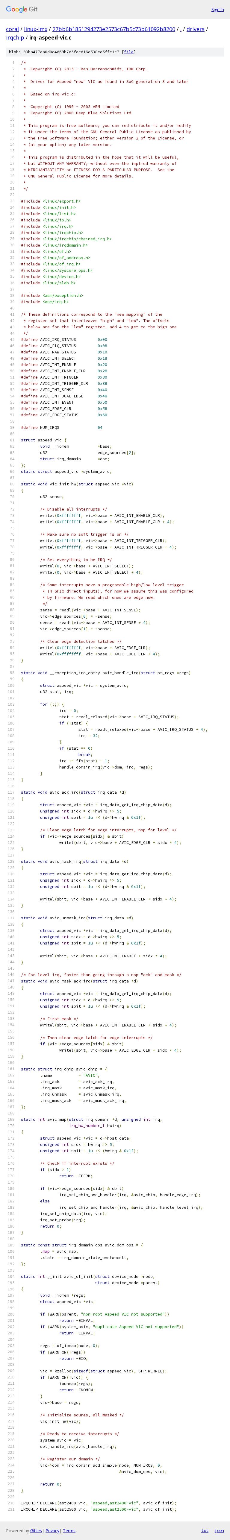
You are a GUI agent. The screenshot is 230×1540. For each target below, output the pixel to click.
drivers (196, 29)
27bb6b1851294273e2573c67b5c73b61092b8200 (113, 29)
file (129, 51)
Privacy (52, 1530)
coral (12, 29)
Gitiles (36, 1530)
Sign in (217, 9)
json (219, 1530)
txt (204, 1530)
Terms (69, 1530)
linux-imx (35, 29)
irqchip (15, 37)
